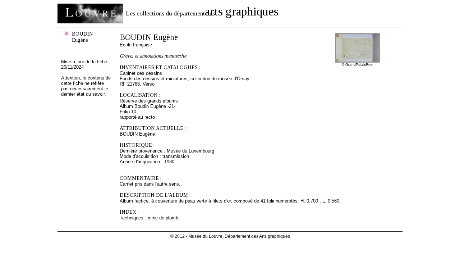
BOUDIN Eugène (82, 37)
